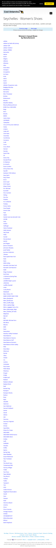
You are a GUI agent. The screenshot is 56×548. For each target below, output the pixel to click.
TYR (4, 485)
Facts (26, 533)
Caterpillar (6, 122)
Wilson (5, 520)
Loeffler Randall (7, 285)
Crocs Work (6, 147)
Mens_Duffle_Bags (8, 303)
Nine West (6, 349)
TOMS (5, 470)
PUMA (5, 375)
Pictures (11, 533)
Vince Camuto (7, 509)
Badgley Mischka (8, 87)
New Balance (7, 335)
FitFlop (5, 195)
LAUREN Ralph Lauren (9, 281)
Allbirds (5, 61)
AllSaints (5, 63)
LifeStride (6, 283)
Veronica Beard (7, 503)
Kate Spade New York (9, 256)
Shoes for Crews (8, 430)
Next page (34, 28)
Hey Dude (6, 232)
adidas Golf (6, 45)
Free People (6, 208)
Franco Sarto (7, 206)
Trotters (5, 478)
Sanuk (5, 412)
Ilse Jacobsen (7, 239)
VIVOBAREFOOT (7, 516)
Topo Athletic (7, 474)
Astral (5, 83)
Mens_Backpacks (8, 298)
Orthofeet (6, 364)
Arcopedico (6, 72)
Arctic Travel (28, 535)
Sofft (4, 441)
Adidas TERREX (7, 50)
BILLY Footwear (7, 94)
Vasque (5, 498)
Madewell (6, 292)
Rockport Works (7, 393)
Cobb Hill (6, 131)
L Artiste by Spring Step (10, 276)
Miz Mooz (6, 322)
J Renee (5, 254)
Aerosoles (6, 52)
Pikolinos (6, 371)
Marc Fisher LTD (8, 294)
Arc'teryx (5, 74)
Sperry (5, 450)
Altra (4, 65)
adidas (5, 41)
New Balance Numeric (9, 342)
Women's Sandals (16, 536)
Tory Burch (6, 476)
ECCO (5, 179)
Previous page (23, 28)
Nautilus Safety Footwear (10, 333)
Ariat (4, 76)
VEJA (4, 500)
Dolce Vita (6, 158)
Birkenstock (6, 98)
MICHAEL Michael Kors (9, 320)
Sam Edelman (7, 406)
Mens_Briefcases (8, 300)
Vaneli (5, 494)
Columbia (6, 136)
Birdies (5, 96)
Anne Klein (6, 67)
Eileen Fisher (7, 186)
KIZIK (4, 270)
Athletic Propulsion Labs (10, 85)
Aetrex (5, 54)
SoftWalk (5, 443)
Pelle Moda (6, 368)
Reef (4, 386)
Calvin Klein (6, 118)
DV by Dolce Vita (8, 169)
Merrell (5, 316)
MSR (4, 327)
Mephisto (6, 314)
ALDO (5, 56)
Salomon (6, 404)
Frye (4, 212)
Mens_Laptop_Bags (8, 305)
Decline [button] (41, 3)
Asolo (5, 81)
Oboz (4, 355)
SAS (4, 417)
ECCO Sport (6, 184)
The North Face (7, 463)
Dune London (7, 166)
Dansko (5, 151)
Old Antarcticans (19, 533)
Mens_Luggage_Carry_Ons (10, 307)
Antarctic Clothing (47, 533)
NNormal (6, 351)
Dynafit (5, 171)
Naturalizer (6, 331)
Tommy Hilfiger (7, 467)
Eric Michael (6, 188)
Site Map (6, 533)
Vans (4, 496)
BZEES (5, 116)
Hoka (4, 234)
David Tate (6, 153)
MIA (4, 318)
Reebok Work (7, 384)
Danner (5, 149)
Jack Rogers (6, 243)
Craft (4, 142)
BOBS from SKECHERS (9, 107)
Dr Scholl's (6, 164)
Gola (4, 221)
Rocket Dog (6, 388)
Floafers (5, 199)
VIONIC (5, 514)
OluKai (5, 357)
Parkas (32, 536)
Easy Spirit (6, 175)
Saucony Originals (8, 421)
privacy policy (41, 539)
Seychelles (6, 428)
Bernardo (6, 92)
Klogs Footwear (7, 272)
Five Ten (5, 197)
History (30, 533)
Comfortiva (6, 138)
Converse (6, 140)
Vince (5, 507)
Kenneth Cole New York (10, 265)
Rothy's (5, 395)
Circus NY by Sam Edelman (11, 125)
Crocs (5, 144)
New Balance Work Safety (10, 344)
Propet (5, 373)
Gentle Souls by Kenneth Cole (11, 217)
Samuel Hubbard (8, 408)
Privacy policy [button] (26, 5)
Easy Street (6, 177)
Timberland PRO (8, 465)
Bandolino (6, 89)
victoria (5, 505)
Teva (4, 461)
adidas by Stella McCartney (11, 43)
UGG (4, 487)
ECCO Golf (6, 182)
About (24, 539)
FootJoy (5, 204)
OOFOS (5, 362)
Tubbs (5, 481)
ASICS (5, 78)
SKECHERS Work (8, 437)
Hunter (5, 237)
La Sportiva (6, 278)
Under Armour (7, 489)
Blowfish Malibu (8, 103)
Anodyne (5, 70)
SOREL (5, 448)
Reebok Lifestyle (8, 382)
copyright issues (31, 539)
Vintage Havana (7, 511)
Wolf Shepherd (7, 522)
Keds (4, 259)
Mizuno (5, 325)
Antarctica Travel (37, 533)
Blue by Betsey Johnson (10, 105)
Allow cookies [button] (49, 3)
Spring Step (6, 452)
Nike (4, 346)
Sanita (5, 410)
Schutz (5, 426)
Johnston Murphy (8, 248)
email (47, 539)
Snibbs (5, 439)
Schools (22, 535)
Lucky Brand (6, 289)
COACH (5, 129)
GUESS (5, 223)
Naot (4, 329)
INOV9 (5, 241)
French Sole (6, 210)
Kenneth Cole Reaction (9, 267)
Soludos (5, 445)
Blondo (5, 100)
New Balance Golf (8, 340)
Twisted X (6, 483)
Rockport (6, 390)
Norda (5, 353)
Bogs (4, 109)
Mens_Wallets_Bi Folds (9, 311)
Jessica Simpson (8, 245)
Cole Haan (6, 133)
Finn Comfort (7, 193)
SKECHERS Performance (10, 434)
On (4, 360)
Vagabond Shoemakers (10, 492)
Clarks (5, 127)
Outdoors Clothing (39, 536)
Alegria (5, 59)
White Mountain (8, 518)
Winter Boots (25, 536)
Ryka (4, 399)
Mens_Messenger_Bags (10, 309)
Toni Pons (6, 472)
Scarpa (5, 423)
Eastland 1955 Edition (9, 173)
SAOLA (5, 415)
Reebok (5, 379)
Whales (35, 535)
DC (4, 155)
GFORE (5, 219)
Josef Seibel (6, 250)
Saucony (5, 419)
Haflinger (6, 226)
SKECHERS (6, 432)
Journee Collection (8, 252)
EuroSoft (5, 190)
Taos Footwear (7, 459)
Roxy (4, 397)
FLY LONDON (7, 201)
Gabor (5, 215)
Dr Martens (6, 162)
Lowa (4, 287)
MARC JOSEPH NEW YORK (10, 296)
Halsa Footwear (7, 228)
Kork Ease (6, 274)
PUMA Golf (6, 377)
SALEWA (5, 401)
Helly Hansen (7, 230)
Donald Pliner (7, 160)
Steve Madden (7, 454)
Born (4, 111)
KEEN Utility (6, 263)
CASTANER (6, 120)
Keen (4, 261)
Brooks (5, 114)
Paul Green (6, 366)
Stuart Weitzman (8, 456)
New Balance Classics (9, 338)
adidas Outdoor (7, 48)
